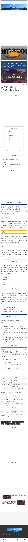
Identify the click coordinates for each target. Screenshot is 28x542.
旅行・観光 (21, 422)
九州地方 (15, 422)
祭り (7, 424)
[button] (25, 316)
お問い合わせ (20, 534)
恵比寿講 (11, 135)
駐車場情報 (9, 148)
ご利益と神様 (10, 141)
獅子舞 (10, 137)
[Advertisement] (14, 30)
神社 (3, 424)
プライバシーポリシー (8, 534)
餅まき (10, 139)
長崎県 (18, 424)
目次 (12, 128)
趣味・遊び (12, 424)
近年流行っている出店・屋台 (14, 150)
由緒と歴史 (9, 144)
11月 (3, 422)
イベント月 (9, 422)
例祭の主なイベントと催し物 (14, 133)
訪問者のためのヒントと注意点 (14, 146)
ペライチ (14, 536)
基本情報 (9, 131)
